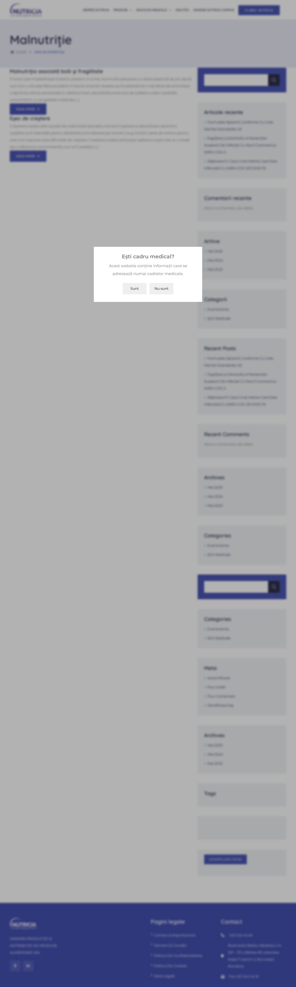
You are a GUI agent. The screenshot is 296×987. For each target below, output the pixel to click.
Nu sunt (162, 288)
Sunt (134, 288)
